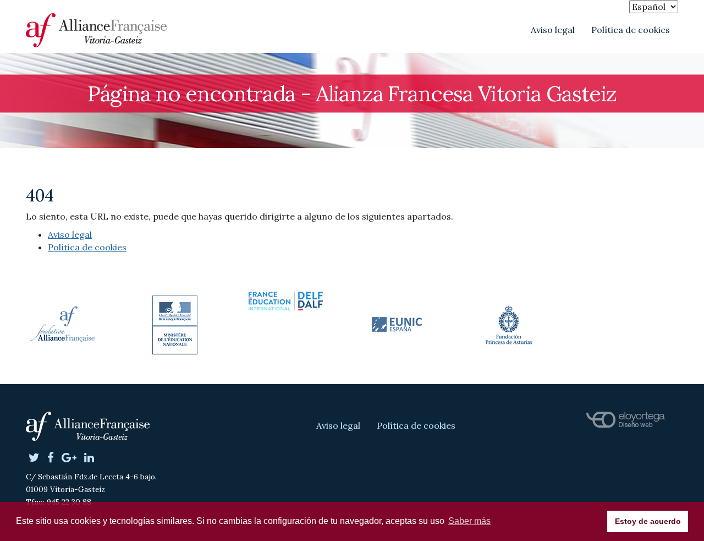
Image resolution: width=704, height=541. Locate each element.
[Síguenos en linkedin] (89, 458)
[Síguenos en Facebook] (51, 458)
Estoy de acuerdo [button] (648, 521)
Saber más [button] (469, 521)
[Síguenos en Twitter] (34, 458)
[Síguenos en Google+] (69, 458)
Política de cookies (630, 29)
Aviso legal (553, 29)
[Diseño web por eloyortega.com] (625, 420)
